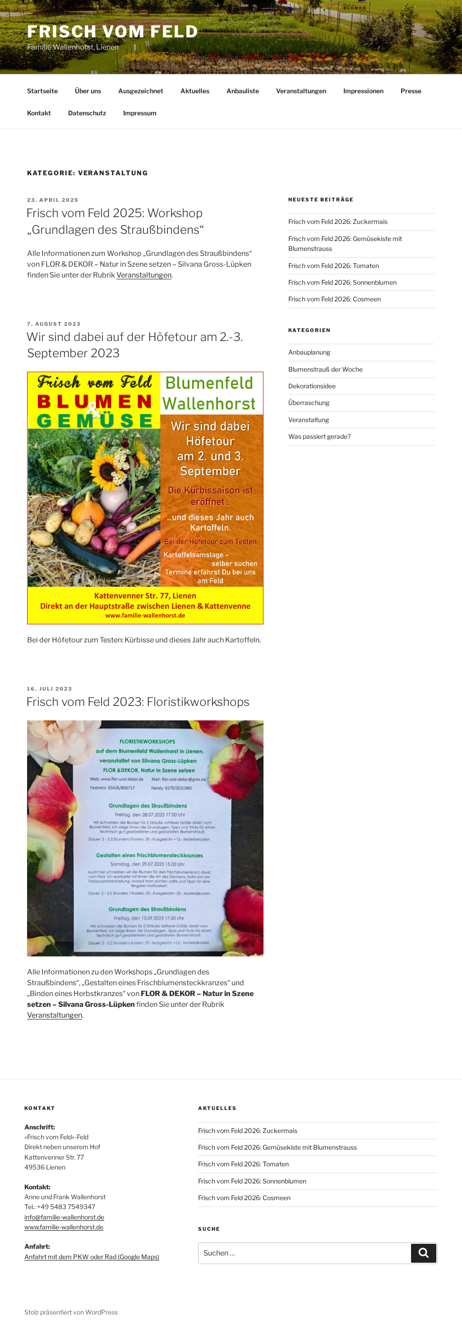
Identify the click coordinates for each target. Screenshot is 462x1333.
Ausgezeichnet (140, 91)
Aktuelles (194, 91)
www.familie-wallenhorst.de (63, 1227)
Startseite (42, 91)
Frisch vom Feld (113, 31)
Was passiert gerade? (319, 436)
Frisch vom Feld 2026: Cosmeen (334, 299)
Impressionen (363, 91)
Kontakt (39, 113)
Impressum (140, 113)
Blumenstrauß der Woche (325, 369)
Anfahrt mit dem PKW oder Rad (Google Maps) (91, 1256)
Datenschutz (87, 113)
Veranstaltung (308, 419)
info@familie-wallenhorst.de (64, 1217)
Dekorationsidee (312, 386)
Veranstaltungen (301, 91)
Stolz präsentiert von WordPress (71, 1312)
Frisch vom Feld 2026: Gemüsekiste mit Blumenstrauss (277, 1147)
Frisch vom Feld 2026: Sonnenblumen (342, 282)
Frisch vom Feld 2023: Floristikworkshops (137, 702)
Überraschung (308, 402)
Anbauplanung (309, 352)
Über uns (88, 91)
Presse (411, 91)
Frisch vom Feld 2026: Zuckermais (338, 221)
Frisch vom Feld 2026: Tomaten (333, 265)
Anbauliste (242, 91)
